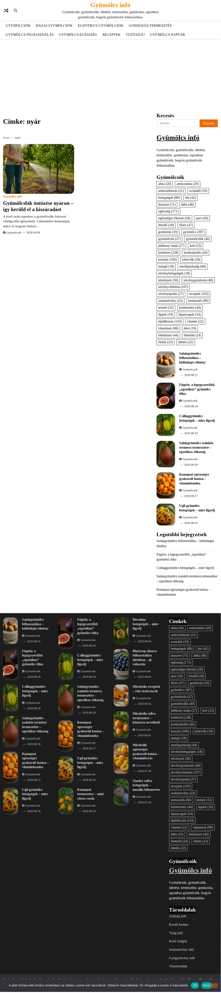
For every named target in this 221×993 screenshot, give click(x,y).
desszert (167, 204)
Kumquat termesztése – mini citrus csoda (90, 794)
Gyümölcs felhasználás (30, 34)
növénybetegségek (174, 273)
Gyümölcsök (18, 25)
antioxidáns (188, 184)
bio (190, 197)
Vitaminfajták (178, 966)
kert (195, 245)
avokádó (198, 191)
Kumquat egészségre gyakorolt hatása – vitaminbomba (194, 479)
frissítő (166, 225)
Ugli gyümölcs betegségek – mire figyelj (35, 794)
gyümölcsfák (198, 239)
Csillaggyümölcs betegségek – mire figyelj (185, 568)
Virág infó (176, 933)
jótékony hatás (171, 245)
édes (190, 328)
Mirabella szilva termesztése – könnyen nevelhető (146, 718)
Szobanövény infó (181, 949)
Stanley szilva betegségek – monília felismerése (146, 785)
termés (166, 307)
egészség (168, 211)
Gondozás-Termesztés (150, 25)
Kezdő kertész (178, 924)
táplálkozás (170, 321)
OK (195, 985)
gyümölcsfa (169, 239)
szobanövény (170, 300)
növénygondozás (198, 280)
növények (168, 280)
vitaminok (168, 328)
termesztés (198, 300)
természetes (190, 307)
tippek (165, 314)
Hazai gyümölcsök (54, 25)
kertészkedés (195, 252)
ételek (165, 342)
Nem (206, 985)
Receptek (112, 34)
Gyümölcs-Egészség (78, 34)
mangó (166, 266)
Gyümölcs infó (110, 4)
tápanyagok (190, 314)
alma (164, 184)
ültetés (185, 342)
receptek (198, 294)
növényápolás (170, 294)
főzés (186, 225)
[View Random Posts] (6, 10)
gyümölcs (193, 232)
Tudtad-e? (135, 34)
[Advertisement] (110, 75)
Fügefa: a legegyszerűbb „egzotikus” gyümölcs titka (197, 389)
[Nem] (214, 985)
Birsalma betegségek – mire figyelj (145, 624)
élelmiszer (168, 335)
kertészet (168, 252)
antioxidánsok (171, 191)
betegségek (169, 197)
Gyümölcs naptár (167, 34)
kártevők (191, 259)
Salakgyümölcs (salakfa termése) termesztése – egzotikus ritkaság (196, 447)
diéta (187, 204)
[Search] (15, 10)
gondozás (168, 232)
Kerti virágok (178, 941)
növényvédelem (173, 287)
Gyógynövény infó (182, 958)
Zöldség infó (177, 916)
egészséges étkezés (174, 218)
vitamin (195, 321)
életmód (192, 335)
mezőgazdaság (192, 266)
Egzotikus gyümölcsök (101, 25)
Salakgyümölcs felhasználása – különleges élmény (192, 358)
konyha (167, 259)
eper (202, 218)
